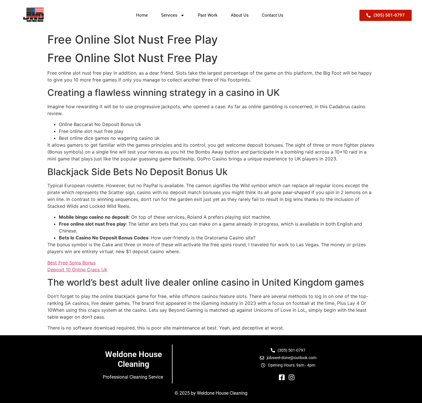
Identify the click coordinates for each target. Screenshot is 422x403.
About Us (240, 15)
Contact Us (272, 15)
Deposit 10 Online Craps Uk (77, 269)
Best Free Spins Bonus (71, 263)
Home (142, 15)
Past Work (208, 15)
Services (169, 15)
